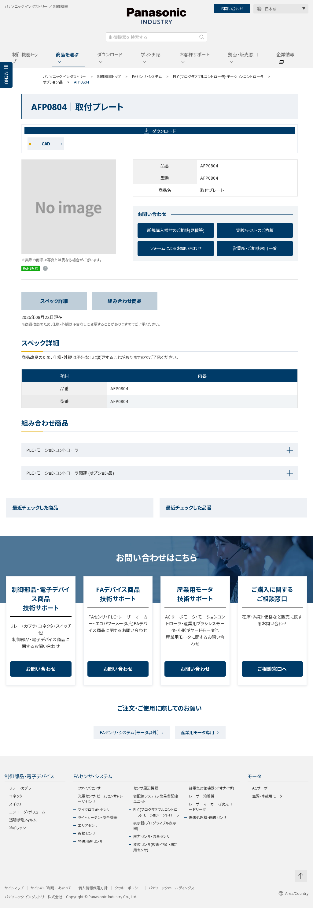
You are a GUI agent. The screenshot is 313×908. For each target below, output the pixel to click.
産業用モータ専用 (197, 732)
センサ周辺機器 (145, 788)
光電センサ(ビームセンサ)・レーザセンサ (100, 799)
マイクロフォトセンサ (94, 809)
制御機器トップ (25, 58)
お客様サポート (194, 54)
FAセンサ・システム (147, 76)
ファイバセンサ (89, 788)
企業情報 (285, 54)
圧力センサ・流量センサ (151, 836)
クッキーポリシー (128, 888)
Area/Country (296, 893)
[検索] (201, 37)
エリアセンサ (88, 825)
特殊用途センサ (90, 841)
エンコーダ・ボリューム (27, 812)
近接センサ (86, 833)
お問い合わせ (232, 8)
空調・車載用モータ (267, 796)
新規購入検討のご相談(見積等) (175, 230)
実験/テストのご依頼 (255, 230)
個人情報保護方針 (93, 888)
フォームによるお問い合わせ (175, 248)
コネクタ (15, 796)
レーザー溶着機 (201, 796)
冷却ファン (17, 828)
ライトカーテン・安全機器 (97, 817)
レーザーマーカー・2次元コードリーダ (210, 807)
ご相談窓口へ (272, 669)
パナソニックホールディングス (171, 888)
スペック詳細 (54, 301)
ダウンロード (110, 54)
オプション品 (53, 82)
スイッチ (15, 804)
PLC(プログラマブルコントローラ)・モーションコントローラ (218, 76)
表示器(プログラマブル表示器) (154, 825)
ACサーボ (260, 788)
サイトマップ (14, 888)
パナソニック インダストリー (64, 76)
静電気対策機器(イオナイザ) (211, 788)
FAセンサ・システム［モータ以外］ (129, 732)
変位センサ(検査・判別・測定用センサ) (155, 847)
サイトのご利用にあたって (51, 888)
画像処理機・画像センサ (207, 817)
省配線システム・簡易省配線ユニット (155, 799)
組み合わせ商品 (125, 301)
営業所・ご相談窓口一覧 (255, 248)
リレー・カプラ (20, 788)
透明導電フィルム (22, 820)
